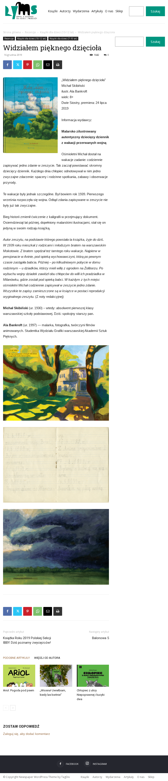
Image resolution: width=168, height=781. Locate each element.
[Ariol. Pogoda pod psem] (19, 676)
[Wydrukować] (57, 64)
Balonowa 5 (100, 638)
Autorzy (97, 777)
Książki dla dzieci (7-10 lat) (63, 38)
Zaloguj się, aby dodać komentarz (26, 734)
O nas (140, 777)
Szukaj (155, 11)
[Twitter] (17, 64)
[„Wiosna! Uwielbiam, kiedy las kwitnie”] (56, 676)
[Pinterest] (27, 64)
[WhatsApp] (37, 64)
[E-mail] (47, 64)
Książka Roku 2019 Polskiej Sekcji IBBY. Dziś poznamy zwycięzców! (27, 640)
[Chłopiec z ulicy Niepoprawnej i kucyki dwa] (93, 676)
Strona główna (12, 32)
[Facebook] (7, 64)
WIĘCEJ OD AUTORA (47, 657)
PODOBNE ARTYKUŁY (16, 657)
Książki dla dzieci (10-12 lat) (57, 32)
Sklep (151, 777)
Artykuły (129, 777)
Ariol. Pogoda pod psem (18, 690)
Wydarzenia (113, 777)
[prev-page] (6, 708)
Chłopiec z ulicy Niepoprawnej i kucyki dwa (91, 695)
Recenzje (30, 32)
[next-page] (13, 708)
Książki (85, 777)
